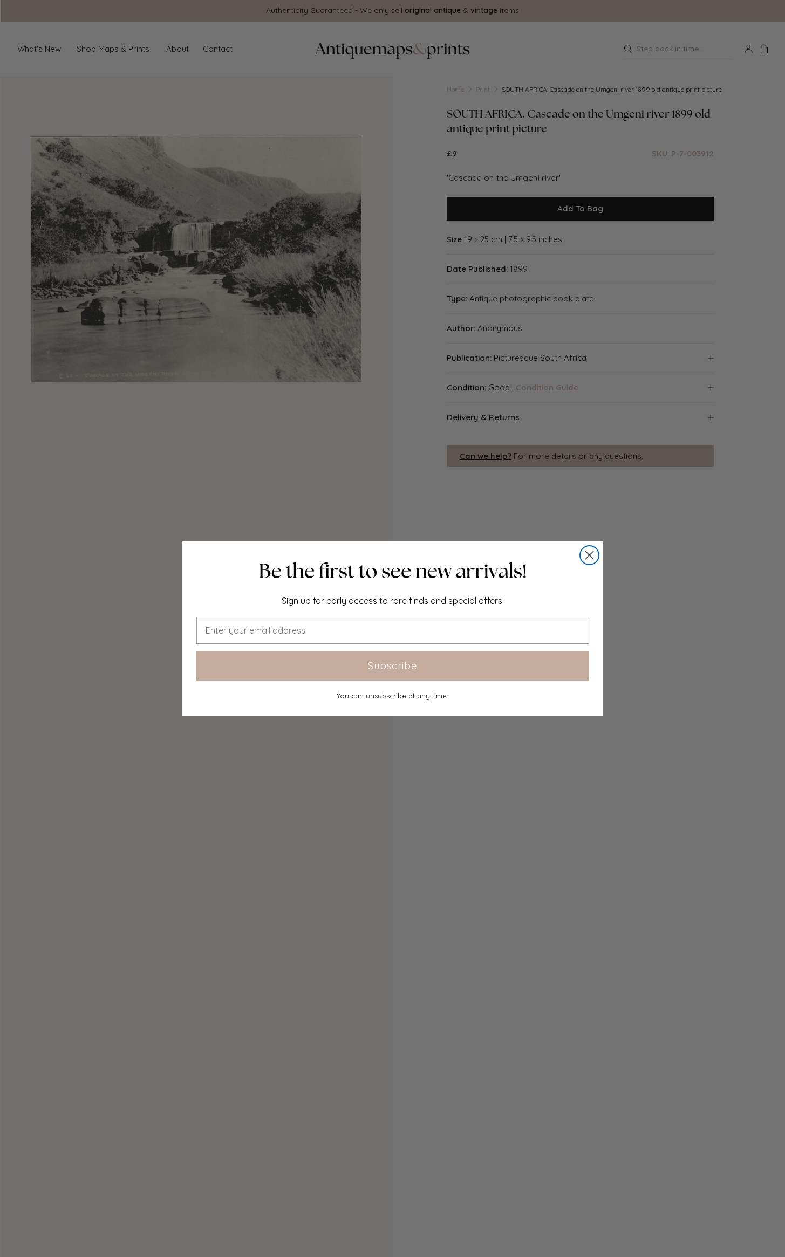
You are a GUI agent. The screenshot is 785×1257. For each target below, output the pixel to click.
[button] (393, 571)
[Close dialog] (589, 555)
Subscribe (392, 666)
